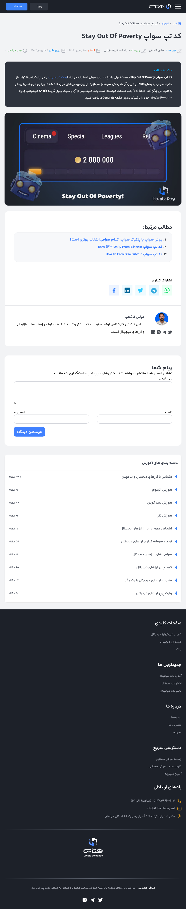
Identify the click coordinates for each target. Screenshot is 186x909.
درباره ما (176, 717)
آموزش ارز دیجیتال (170, 676)
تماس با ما (175, 725)
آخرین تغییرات (173, 774)
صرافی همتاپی (160, 6)
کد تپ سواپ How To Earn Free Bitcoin (134, 254)
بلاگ (178, 649)
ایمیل (19, 413)
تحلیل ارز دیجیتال (170, 691)
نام (168, 413)
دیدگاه (166, 379)
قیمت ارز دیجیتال (170, 642)
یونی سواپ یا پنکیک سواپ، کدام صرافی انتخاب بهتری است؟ (116, 240)
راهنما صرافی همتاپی (168, 759)
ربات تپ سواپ (57, 77)
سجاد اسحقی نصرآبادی (117, 50)
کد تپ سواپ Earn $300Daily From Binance (130, 247)
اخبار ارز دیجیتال (171, 683)
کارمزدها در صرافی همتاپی (165, 766)
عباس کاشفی (156, 50)
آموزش (165, 23)
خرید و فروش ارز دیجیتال (166, 634)
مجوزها (176, 732)
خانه (174, 23)
